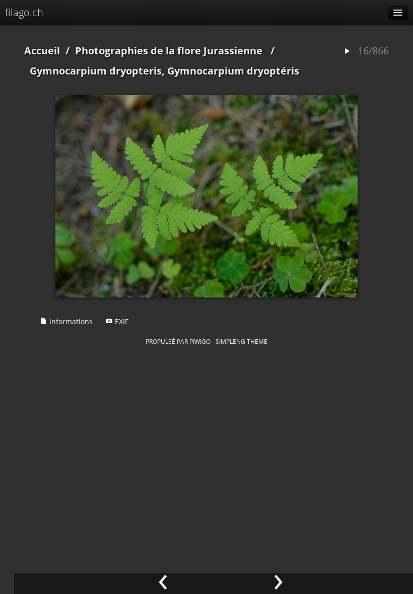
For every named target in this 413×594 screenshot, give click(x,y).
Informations (70, 321)
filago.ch (24, 12)
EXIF (120, 321)
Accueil (42, 50)
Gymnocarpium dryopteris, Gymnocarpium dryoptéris (164, 71)
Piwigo (200, 341)
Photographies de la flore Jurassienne (168, 50)
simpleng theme (241, 341)
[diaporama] (347, 51)
